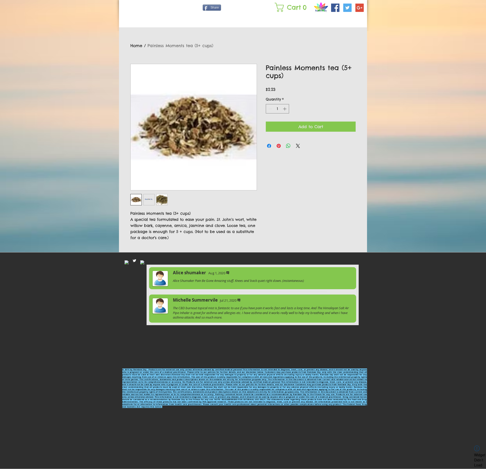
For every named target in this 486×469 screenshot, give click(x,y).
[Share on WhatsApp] (288, 146)
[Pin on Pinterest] (279, 146)
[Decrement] (270, 108)
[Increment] (285, 108)
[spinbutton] (277, 108)
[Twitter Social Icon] (347, 8)
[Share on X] (298, 146)
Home (136, 45)
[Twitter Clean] (134, 261)
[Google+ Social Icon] (359, 8)
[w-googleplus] (142, 262)
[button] (292, 7)
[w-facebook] (127, 262)
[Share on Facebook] (269, 146)
